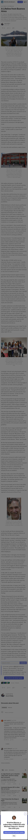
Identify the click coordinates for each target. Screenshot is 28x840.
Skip (14, 835)
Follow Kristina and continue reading (14, 832)
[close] (25, 814)
